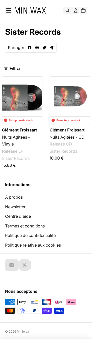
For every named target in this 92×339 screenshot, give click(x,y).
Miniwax (23, 331)
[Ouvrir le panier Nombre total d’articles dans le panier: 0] (83, 10)
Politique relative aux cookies (33, 245)
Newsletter (15, 206)
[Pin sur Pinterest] (37, 47)
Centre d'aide (18, 216)
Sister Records (16, 158)
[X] (24, 265)
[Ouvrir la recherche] (67, 10)
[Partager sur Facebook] (29, 47)
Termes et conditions (25, 225)
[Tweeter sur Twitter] (44, 47)
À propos (14, 197)
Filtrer (15, 68)
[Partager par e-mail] (52, 47)
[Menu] (8, 10)
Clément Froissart (19, 129)
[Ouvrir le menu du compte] (75, 10)
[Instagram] (11, 265)
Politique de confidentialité (30, 235)
